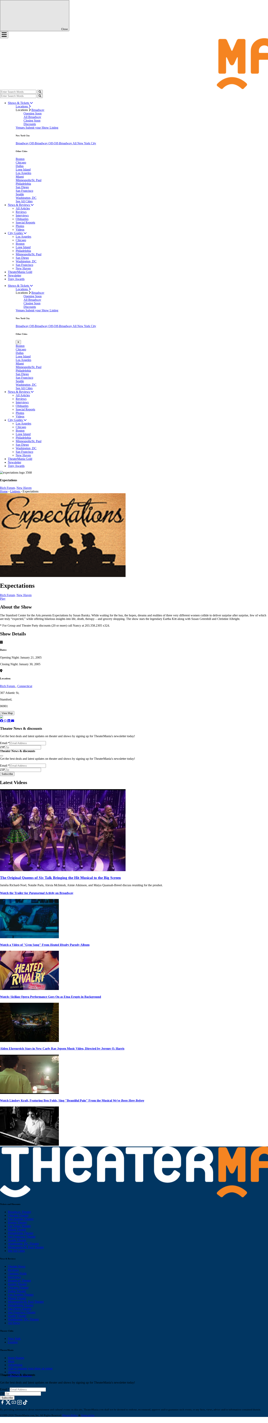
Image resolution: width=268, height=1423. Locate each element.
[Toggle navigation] (4, 34)
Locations (22, 106)
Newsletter (14, 275)
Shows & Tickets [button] (19, 103)
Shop (11, 1361)
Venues (21, 127)
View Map (7, 713)
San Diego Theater (19, 1308)
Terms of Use (88, 1415)
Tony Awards (16, 279)
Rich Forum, (8, 487)
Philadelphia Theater (20, 1233)
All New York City (84, 143)
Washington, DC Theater (23, 1243)
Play (2, 598)
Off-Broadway (38, 143)
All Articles (23, 208)
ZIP (2, 747)
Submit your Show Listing (42, 127)
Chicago (21, 162)
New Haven (23, 268)
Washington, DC (26, 197)
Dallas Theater (17, 1291)
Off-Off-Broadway (60, 143)
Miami (20, 176)
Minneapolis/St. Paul (28, 180)
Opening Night (17, 1273)
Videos (20, 229)
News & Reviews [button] (19, 205)
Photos (20, 226)
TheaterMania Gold (20, 272)
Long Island (23, 169)
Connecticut (24, 686)
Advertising (15, 1365)
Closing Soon (32, 120)
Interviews (22, 215)
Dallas (20, 166)
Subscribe (7, 773)
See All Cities (24, 201)
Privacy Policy (70, 1415)
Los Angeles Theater (21, 1219)
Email (5, 743)
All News (14, 1323)
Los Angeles (23, 173)
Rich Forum (8, 686)
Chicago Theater (18, 1215)
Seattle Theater (17, 1240)
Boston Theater (17, 1222)
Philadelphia (23, 183)
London (13, 1342)
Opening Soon (33, 113)
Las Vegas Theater (19, 1226)
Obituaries (22, 219)
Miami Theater (17, 1229)
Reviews (21, 212)
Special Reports (25, 222)
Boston (20, 159)
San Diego (22, 187)
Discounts (30, 124)
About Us (14, 1372)
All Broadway (32, 117)
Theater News (16, 1266)
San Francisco (24, 190)
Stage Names (16, 1357)
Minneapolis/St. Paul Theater (26, 1247)
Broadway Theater (19, 1212)
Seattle (20, 194)
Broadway (37, 110)
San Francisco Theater (22, 1236)
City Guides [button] (16, 233)
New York (14, 1338)
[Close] (1, 755)
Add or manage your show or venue (30, 1368)
